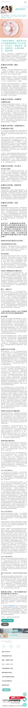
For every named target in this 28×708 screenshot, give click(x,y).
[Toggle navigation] (25, 2)
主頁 (2, 15)
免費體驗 (6, 690)
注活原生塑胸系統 (7, 681)
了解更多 (5, 624)
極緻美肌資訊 (6, 15)
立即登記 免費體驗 (7, 620)
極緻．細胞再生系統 (7, 664)
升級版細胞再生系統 (13, 605)
